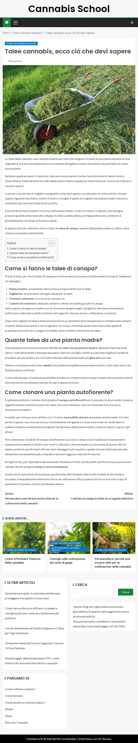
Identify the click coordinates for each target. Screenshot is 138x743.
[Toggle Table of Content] (50, 243)
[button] (15, 22)
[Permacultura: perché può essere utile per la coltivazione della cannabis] (114, 538)
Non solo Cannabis (16, 722)
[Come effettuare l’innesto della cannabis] (24, 538)
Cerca (81, 585)
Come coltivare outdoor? (21, 43)
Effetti (9, 709)
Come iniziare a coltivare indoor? (65, 549)
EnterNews (86, 738)
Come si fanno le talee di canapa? (28, 248)
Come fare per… (15, 695)
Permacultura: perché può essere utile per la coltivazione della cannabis (31, 498)
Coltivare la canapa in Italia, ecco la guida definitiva (102, 496)
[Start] (7, 22)
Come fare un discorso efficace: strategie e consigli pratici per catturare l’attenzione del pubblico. (32, 613)
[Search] (132, 22)
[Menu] (15, 22)
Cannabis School (69, 8)
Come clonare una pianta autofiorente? (31, 257)
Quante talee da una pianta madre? (29, 253)
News (8, 715)
